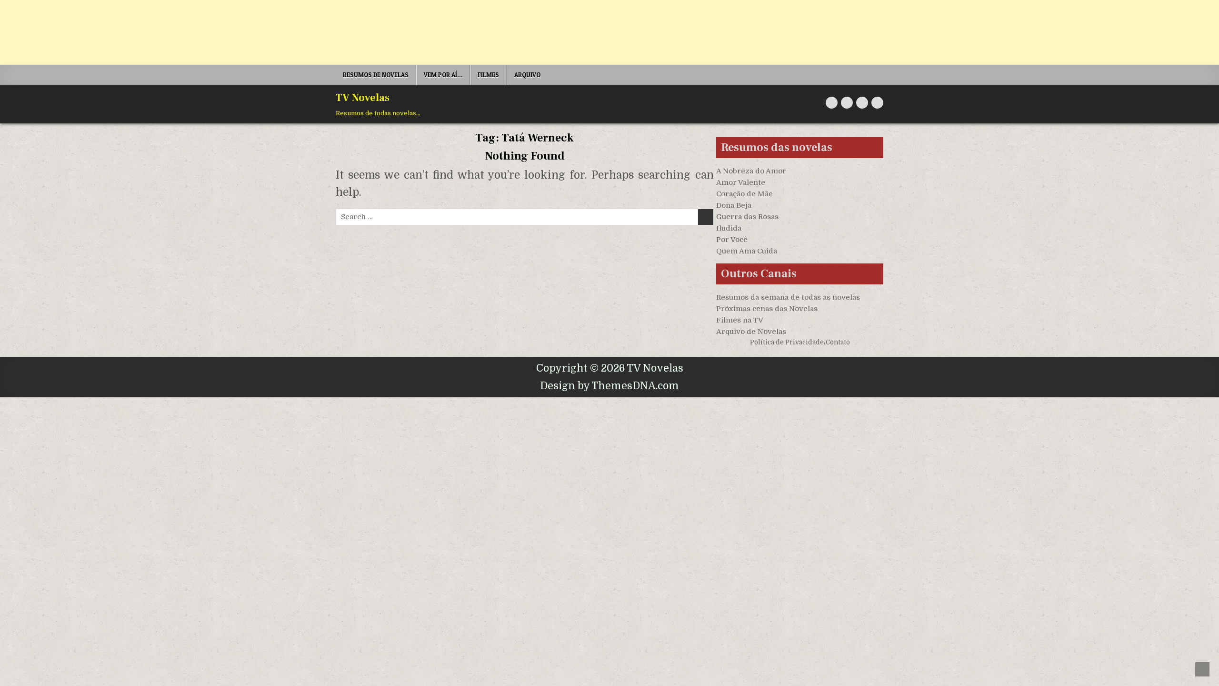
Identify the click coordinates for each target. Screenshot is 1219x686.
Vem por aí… (443, 75)
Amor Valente (740, 182)
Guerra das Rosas (747, 216)
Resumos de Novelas (376, 75)
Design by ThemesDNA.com (609, 386)
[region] (124, 611)
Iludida (728, 228)
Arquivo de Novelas (751, 331)
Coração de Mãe (744, 194)
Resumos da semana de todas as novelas (788, 297)
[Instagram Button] (862, 103)
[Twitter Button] (832, 103)
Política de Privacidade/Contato (800, 342)
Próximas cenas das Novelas (767, 308)
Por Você (732, 239)
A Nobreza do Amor (751, 171)
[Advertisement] (285, 32)
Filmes (488, 75)
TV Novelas (363, 97)
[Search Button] (877, 103)
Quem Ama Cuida (746, 251)
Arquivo (527, 75)
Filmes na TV (739, 320)
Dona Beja (733, 205)
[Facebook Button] (847, 103)
